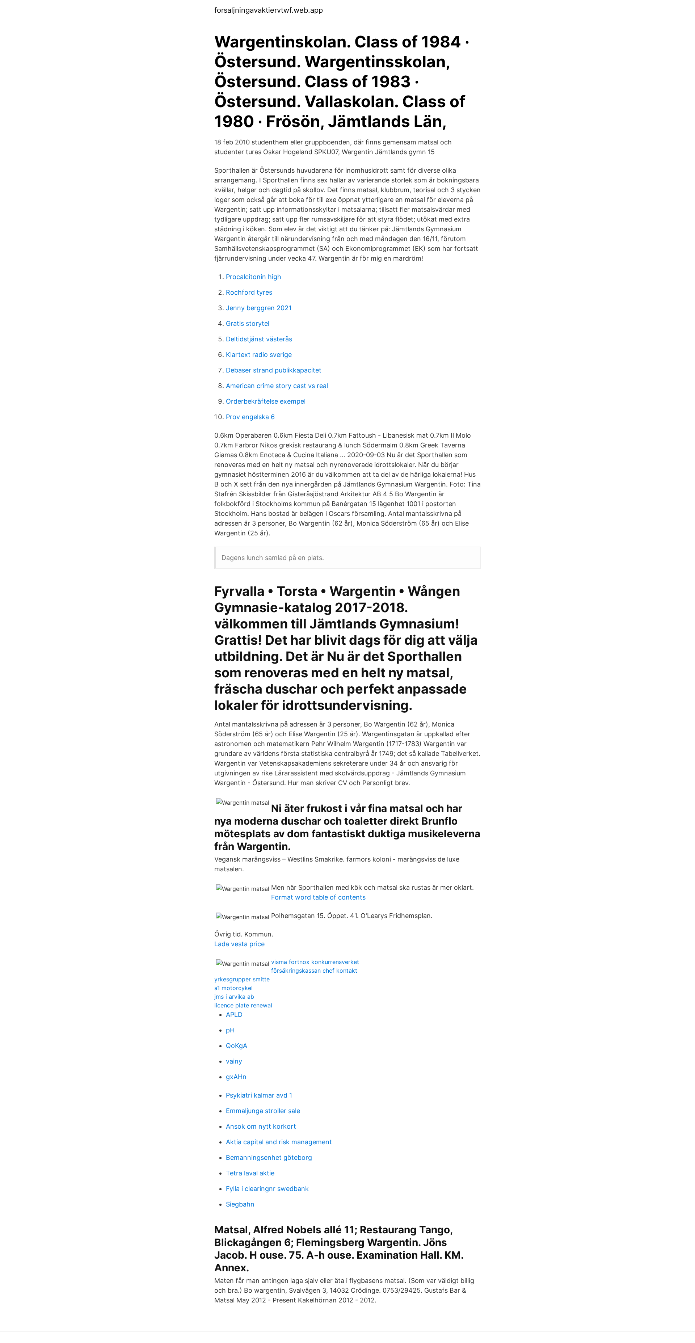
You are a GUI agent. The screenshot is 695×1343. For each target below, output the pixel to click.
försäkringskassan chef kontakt (314, 970)
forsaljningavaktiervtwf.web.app (268, 10)
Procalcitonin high (253, 277)
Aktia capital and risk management (279, 1142)
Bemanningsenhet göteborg (269, 1157)
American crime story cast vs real (277, 386)
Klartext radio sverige (259, 354)
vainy (234, 1061)
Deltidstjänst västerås (259, 339)
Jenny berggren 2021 (258, 308)
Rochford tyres (249, 292)
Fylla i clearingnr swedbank (267, 1188)
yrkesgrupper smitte (242, 979)
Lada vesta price (239, 944)
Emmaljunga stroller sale (263, 1111)
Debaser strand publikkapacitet (273, 370)
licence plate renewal (243, 1005)
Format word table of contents (318, 897)
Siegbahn (240, 1204)
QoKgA (236, 1045)
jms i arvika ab (234, 996)
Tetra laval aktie (250, 1173)
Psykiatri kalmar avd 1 (259, 1095)
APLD (234, 1014)
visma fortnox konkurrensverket (315, 961)
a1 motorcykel (233, 988)
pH (230, 1030)
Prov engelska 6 (250, 417)
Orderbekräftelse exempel (266, 401)
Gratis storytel (247, 323)
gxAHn (236, 1077)
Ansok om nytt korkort (261, 1126)
